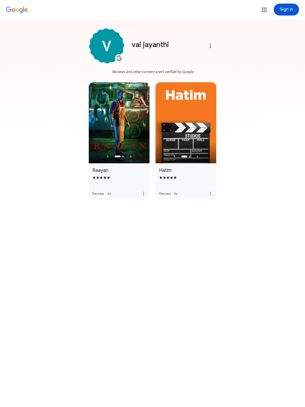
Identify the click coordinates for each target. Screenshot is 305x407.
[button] (264, 10)
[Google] (17, 10)
